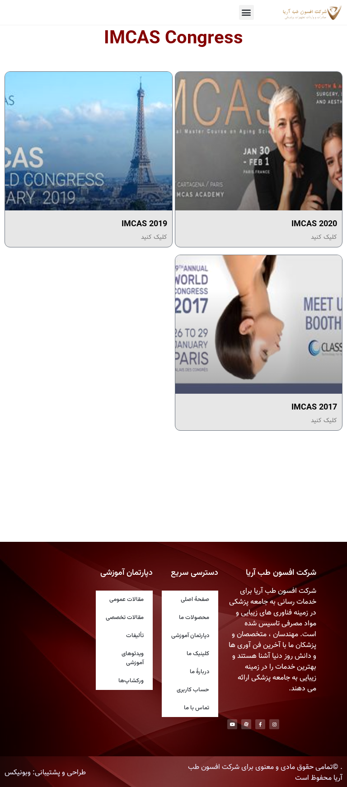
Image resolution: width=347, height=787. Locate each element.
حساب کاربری (193, 689)
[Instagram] (274, 724)
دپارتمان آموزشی (190, 635)
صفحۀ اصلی (195, 599)
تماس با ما (196, 707)
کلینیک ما (198, 653)
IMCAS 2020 (314, 224)
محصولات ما (194, 617)
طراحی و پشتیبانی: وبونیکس (45, 772)
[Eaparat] (246, 724)
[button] (246, 12)
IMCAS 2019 (144, 224)
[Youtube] (232, 724)
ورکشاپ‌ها (131, 680)
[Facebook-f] (260, 724)
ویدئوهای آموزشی (133, 658)
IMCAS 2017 (314, 407)
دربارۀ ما (199, 671)
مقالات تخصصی (125, 617)
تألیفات (135, 635)
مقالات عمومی (126, 599)
